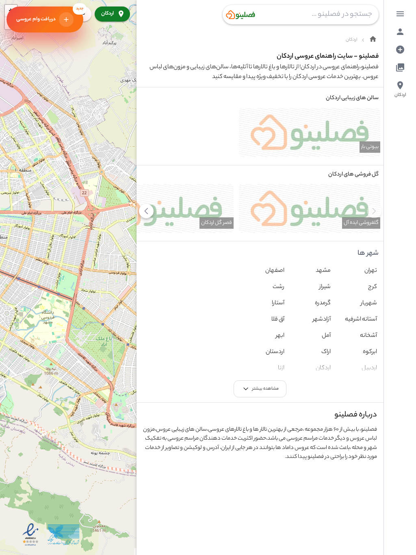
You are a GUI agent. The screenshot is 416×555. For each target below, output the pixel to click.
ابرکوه (370, 352)
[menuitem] (400, 14)
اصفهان (274, 271)
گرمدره (323, 303)
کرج (372, 287)
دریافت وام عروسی (49, 13)
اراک (326, 352)
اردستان (275, 352)
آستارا (278, 303)
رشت (278, 287)
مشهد (323, 271)
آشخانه (368, 336)
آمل (326, 336)
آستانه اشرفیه (361, 320)
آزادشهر (322, 320)
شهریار (369, 303)
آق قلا (277, 320)
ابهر (280, 336)
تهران (370, 271)
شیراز (325, 287)
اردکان (107, 13)
